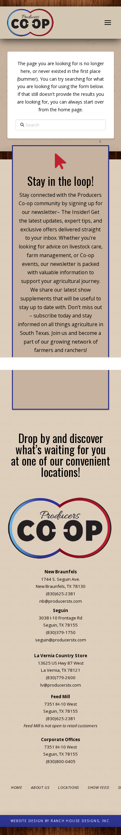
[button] (108, 22)
